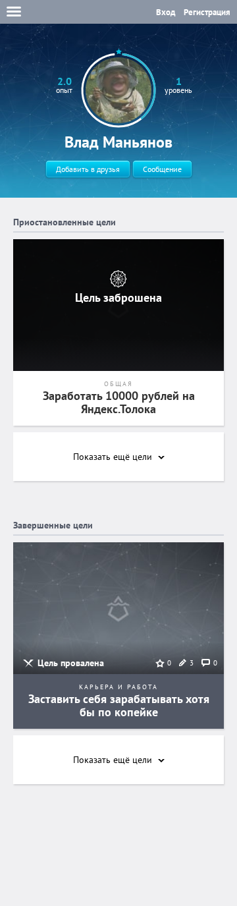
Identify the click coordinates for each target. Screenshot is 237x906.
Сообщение (162, 169)
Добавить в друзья (88, 169)
